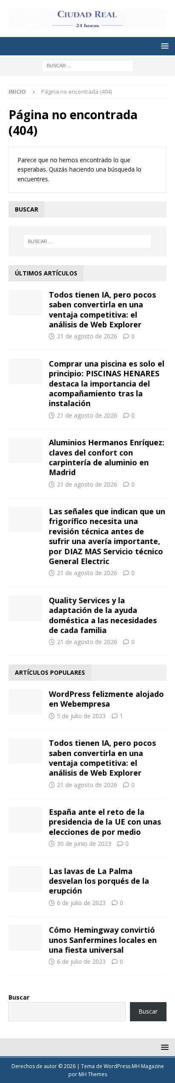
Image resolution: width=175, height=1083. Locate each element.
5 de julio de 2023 (81, 716)
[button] (163, 45)
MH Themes (93, 1074)
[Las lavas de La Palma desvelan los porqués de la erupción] (25, 879)
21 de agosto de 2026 (87, 336)
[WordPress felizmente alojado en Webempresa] (25, 702)
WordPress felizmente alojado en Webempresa (106, 699)
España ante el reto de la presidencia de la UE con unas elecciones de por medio (105, 822)
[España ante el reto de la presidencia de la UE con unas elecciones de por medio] (25, 820)
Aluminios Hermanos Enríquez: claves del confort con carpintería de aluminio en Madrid (106, 457)
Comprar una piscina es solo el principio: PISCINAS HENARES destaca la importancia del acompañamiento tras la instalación (106, 383)
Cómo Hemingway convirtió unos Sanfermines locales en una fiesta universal (103, 940)
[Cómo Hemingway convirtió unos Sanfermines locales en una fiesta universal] (25, 938)
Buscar (18, 997)
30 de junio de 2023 (84, 843)
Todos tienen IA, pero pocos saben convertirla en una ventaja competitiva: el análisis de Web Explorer (102, 309)
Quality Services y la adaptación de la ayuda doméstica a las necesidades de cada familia (103, 615)
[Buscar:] (87, 65)
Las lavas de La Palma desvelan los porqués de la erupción (99, 881)
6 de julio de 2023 (81, 903)
